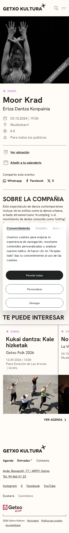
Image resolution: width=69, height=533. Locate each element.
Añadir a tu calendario (25, 163)
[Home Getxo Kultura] (24, 7)
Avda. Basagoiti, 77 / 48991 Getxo (26, 471)
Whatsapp (14, 181)
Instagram (10, 486)
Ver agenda (53, 420)
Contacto (42, 461)
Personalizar (34, 289)
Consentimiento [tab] (18, 228)
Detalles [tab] (41, 228)
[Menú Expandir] (63, 8)
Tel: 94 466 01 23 (14, 476)
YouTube (50, 486)
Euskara (8, 496)
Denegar (34, 303)
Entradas (23, 461)
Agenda (8, 461)
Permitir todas (34, 275)
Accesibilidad (13, 525)
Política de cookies (51, 520)
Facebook (37, 181)
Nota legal (33, 520)
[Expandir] (56, 8)
